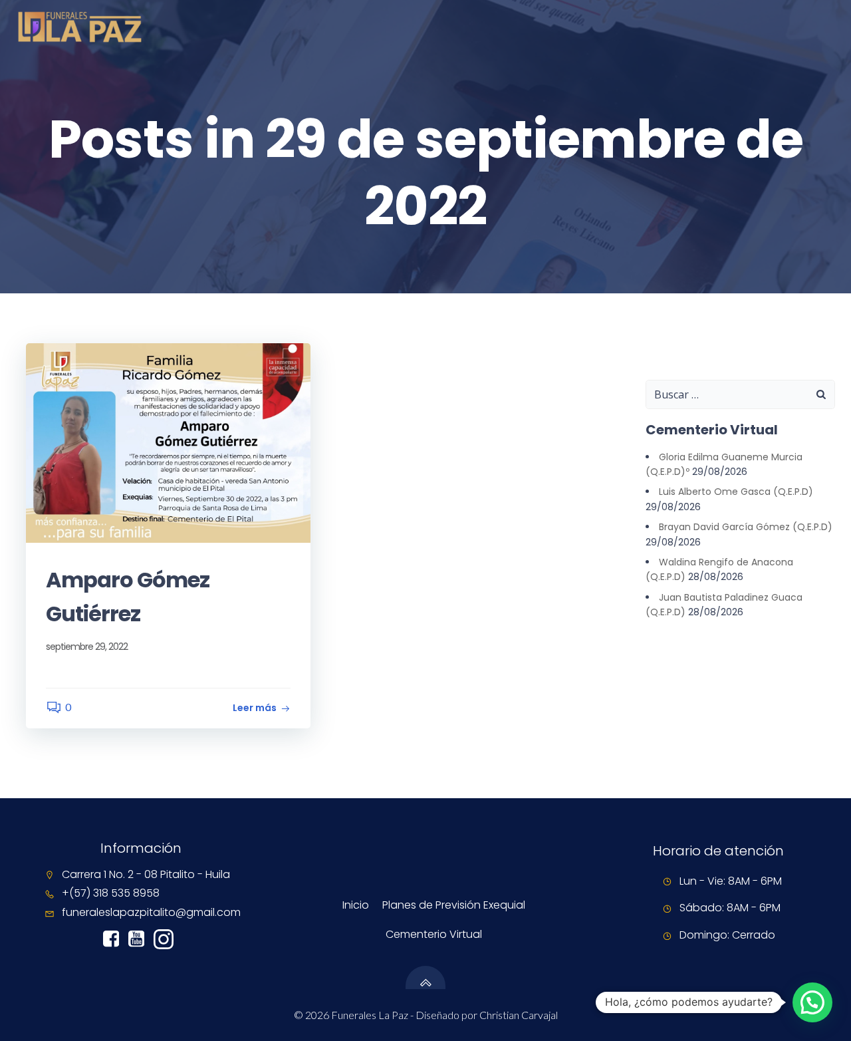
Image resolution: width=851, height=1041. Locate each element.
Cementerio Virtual (434, 934)
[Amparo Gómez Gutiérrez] (168, 441)
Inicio (355, 905)
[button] (812, 1002)
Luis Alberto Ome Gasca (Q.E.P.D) (736, 491)
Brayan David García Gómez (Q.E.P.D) (745, 526)
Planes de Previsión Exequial (453, 905)
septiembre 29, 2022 (87, 646)
